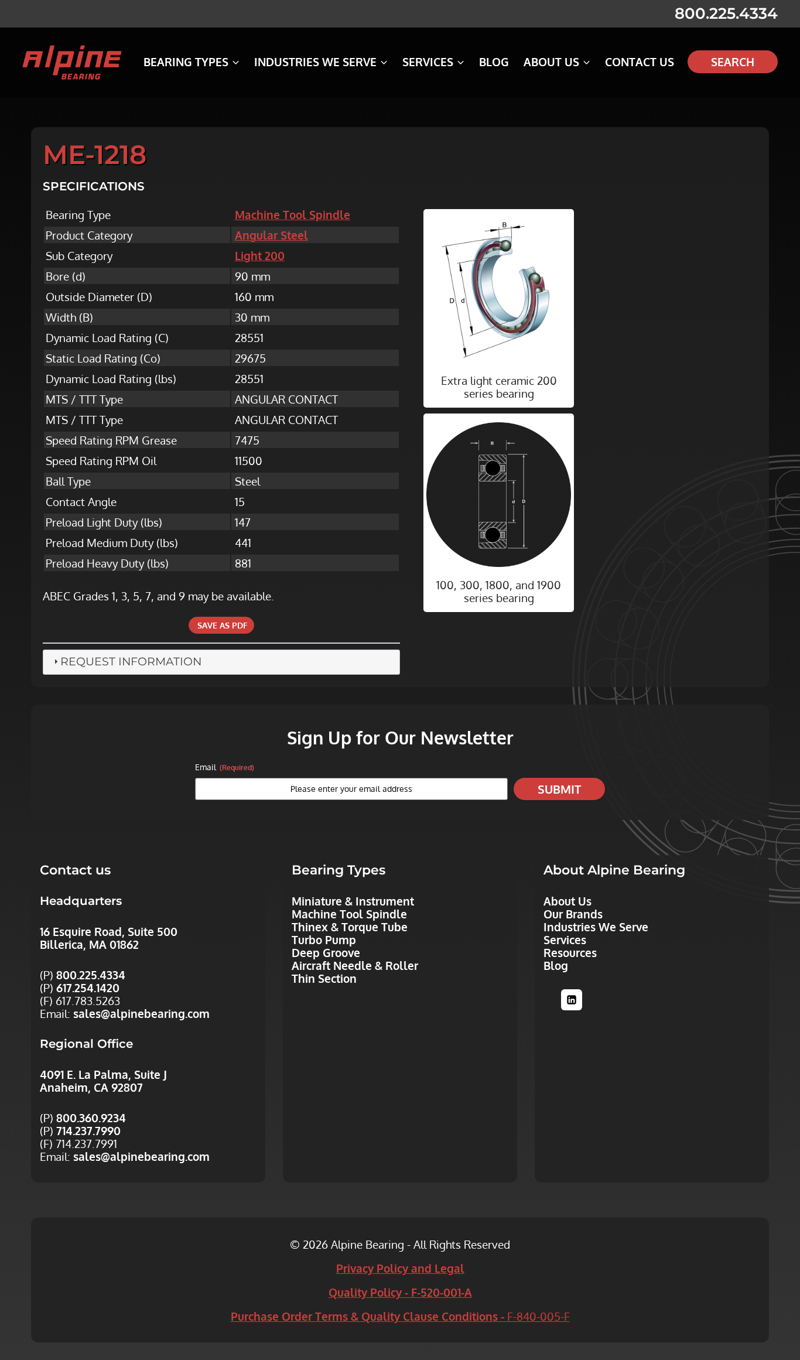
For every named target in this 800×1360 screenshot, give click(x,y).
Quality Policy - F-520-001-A (400, 1292)
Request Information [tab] (130, 661)
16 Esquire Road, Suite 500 (108, 931)
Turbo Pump (324, 939)
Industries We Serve (595, 927)
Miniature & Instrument (353, 901)
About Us (567, 901)
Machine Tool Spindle (292, 214)
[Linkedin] (571, 999)
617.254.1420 (87, 987)
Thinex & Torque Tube (350, 927)
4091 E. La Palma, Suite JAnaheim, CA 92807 (103, 1080)
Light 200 (260, 255)
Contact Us (639, 61)
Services (564, 939)
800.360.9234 (91, 1117)
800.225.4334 (726, 13)
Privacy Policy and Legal (400, 1268)
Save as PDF (221, 625)
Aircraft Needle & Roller (355, 965)
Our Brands (573, 914)
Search (732, 61)
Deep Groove (326, 952)
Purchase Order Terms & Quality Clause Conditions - (400, 1316)
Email (224, 767)
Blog (494, 61)
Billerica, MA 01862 (89, 944)
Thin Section (324, 978)
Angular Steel (271, 235)
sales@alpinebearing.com (141, 1013)
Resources (570, 952)
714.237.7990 (88, 1130)
